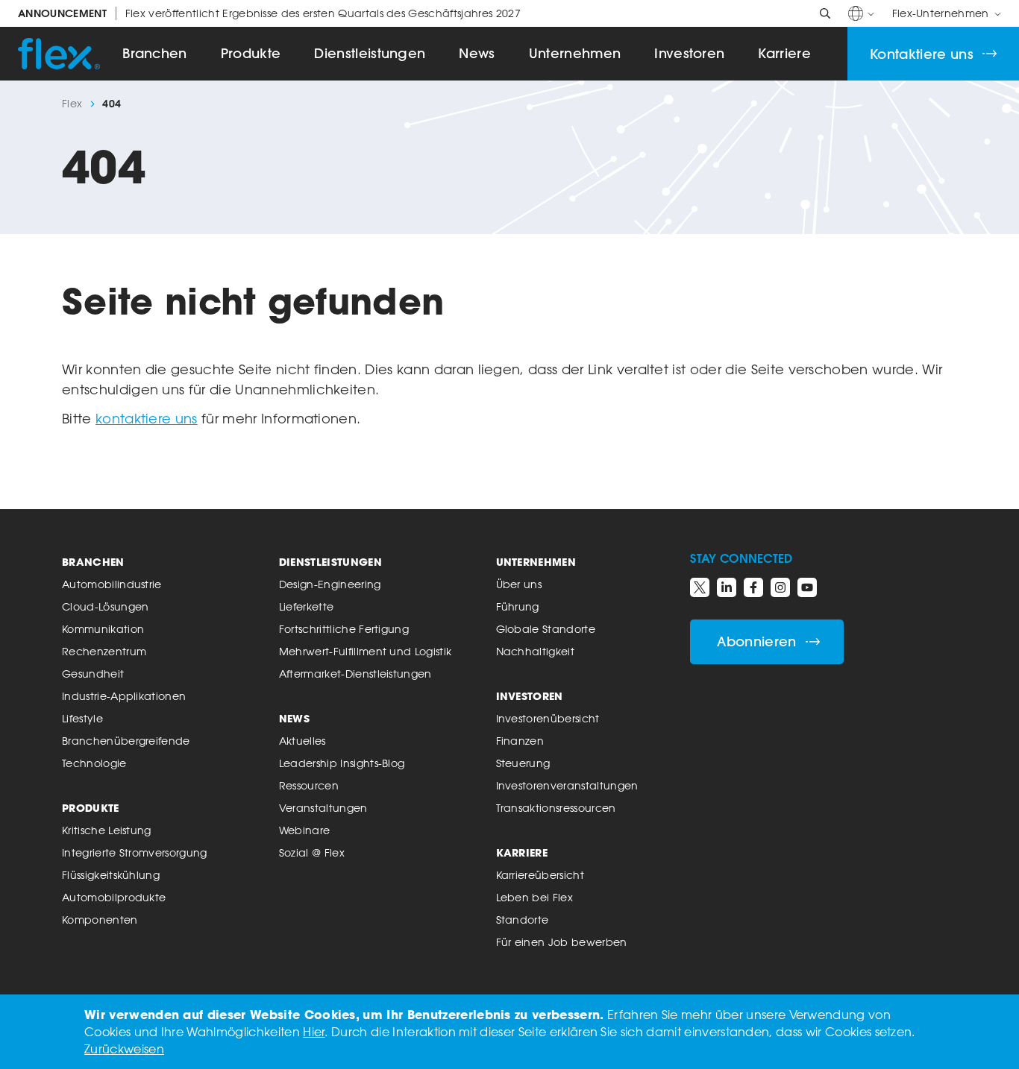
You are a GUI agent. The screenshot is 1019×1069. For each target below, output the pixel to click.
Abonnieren (756, 641)
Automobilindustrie (112, 584)
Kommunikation (103, 628)
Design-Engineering (330, 584)
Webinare (304, 830)
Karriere (784, 53)
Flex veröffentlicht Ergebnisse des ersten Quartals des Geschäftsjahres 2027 (269, 13)
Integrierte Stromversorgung (134, 852)
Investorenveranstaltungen (567, 785)
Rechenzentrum (104, 651)
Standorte (522, 919)
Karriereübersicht (540, 874)
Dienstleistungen (369, 53)
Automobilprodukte (114, 897)
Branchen (154, 53)
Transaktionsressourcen (556, 807)
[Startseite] (59, 53)
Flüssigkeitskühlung (111, 874)
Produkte (251, 53)
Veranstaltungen (323, 807)
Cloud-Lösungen (105, 606)
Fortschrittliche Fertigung (344, 628)
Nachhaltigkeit (535, 651)
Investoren (689, 53)
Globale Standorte (545, 628)
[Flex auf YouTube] (807, 587)
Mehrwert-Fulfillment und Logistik (365, 651)
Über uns (519, 584)
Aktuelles (302, 740)
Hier (313, 1031)
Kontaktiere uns (921, 54)
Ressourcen (309, 785)
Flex (72, 103)
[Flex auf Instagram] (780, 587)
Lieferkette (306, 606)
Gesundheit (93, 673)
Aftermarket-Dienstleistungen (355, 673)
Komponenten (100, 919)
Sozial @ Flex (312, 852)
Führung (517, 606)
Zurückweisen (124, 1048)
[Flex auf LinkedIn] (726, 587)
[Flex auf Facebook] (753, 587)
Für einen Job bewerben (561, 942)
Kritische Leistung (106, 830)
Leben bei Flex (534, 897)
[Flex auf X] (699, 587)
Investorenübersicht (548, 718)
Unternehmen (575, 53)
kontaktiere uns (146, 418)
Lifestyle (82, 718)
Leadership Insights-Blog (342, 763)
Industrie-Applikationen (124, 696)
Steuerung (523, 763)
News (477, 53)
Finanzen (520, 740)
